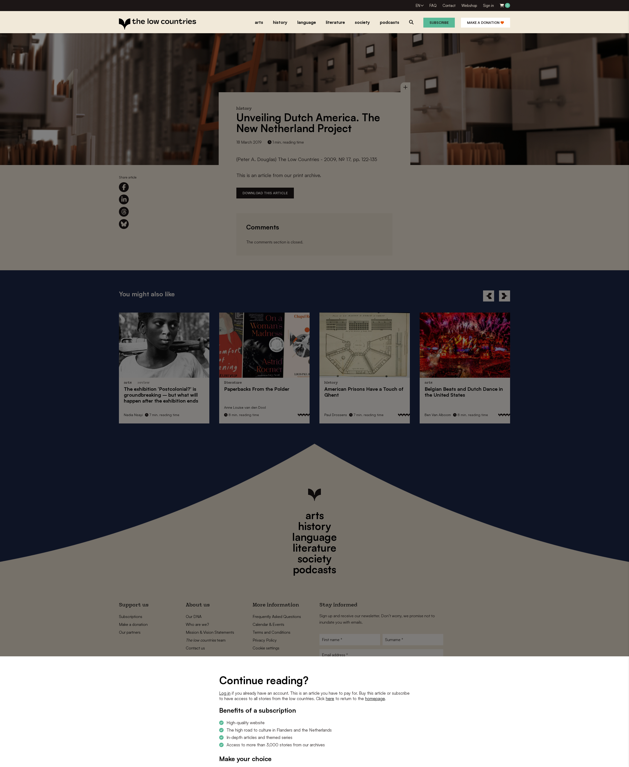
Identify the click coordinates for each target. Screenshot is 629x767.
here (330, 698)
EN (418, 5)
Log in (224, 693)
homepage (375, 698)
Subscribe (439, 22)
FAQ (433, 5)
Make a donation (483, 22)
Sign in (488, 5)
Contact (449, 5)
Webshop (469, 5)
